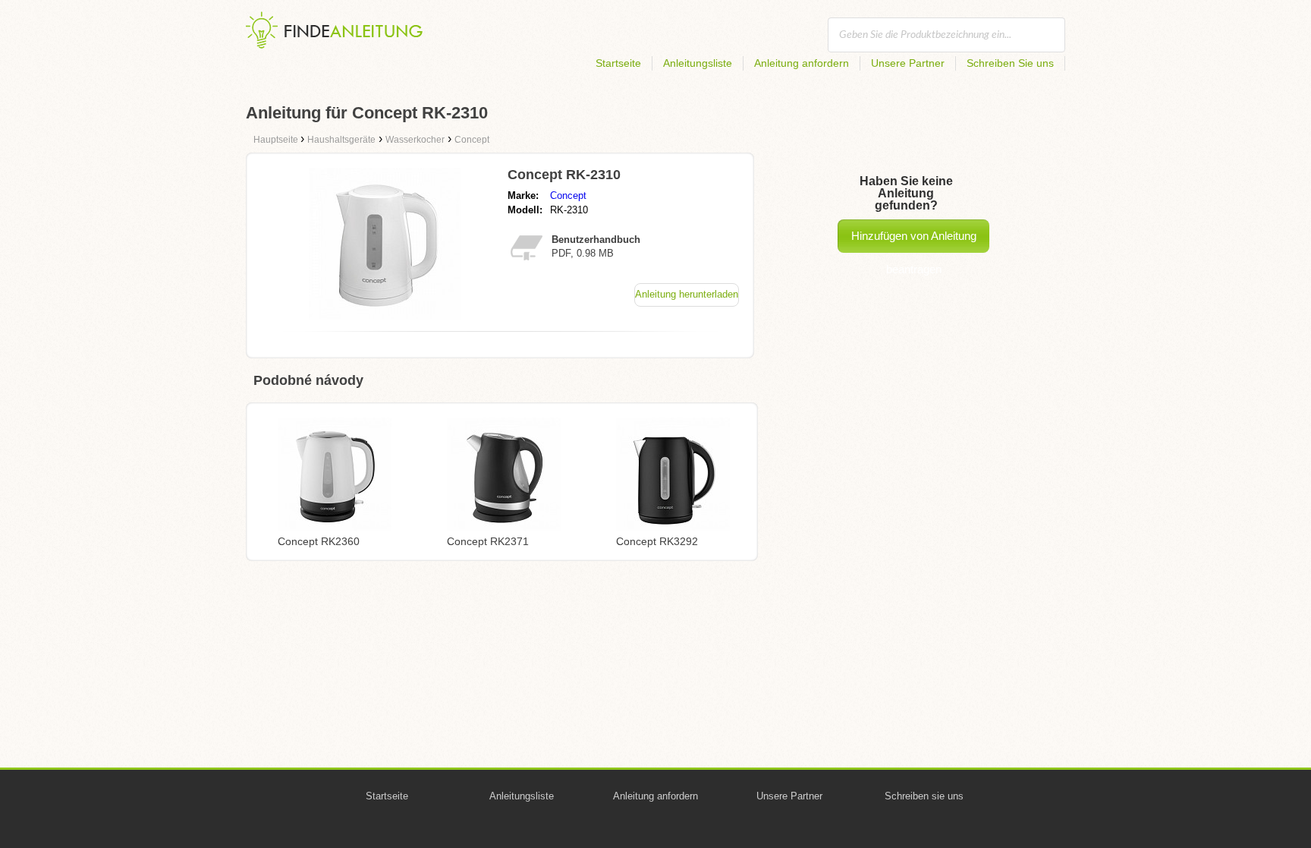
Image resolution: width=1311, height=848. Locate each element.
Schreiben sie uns (924, 796)
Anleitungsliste (697, 63)
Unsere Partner (908, 63)
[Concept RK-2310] (385, 315)
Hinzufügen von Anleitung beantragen (913, 241)
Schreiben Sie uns (1010, 63)
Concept (568, 195)
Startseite (618, 63)
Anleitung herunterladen (686, 294)
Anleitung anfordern (801, 63)
